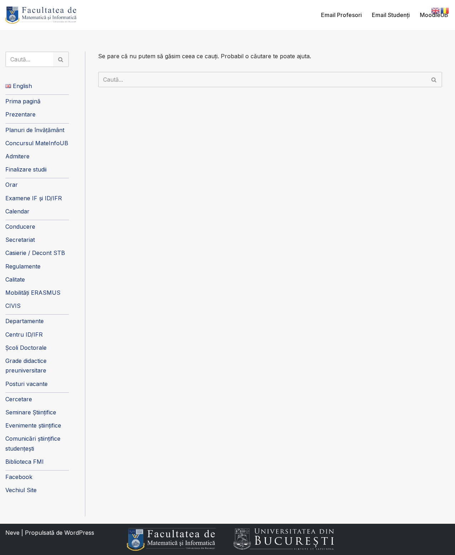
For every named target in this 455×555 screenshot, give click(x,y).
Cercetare (18, 399)
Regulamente (23, 266)
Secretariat (20, 239)
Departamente (24, 321)
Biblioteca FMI (24, 461)
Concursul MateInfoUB (36, 143)
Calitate (15, 279)
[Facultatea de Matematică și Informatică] (40, 15)
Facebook (18, 476)
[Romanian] (445, 9)
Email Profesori (341, 14)
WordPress (79, 532)
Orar (11, 184)
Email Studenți (391, 14)
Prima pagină (23, 101)
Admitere (17, 156)
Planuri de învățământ (34, 130)
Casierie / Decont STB (35, 252)
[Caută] (61, 59)
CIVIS (13, 305)
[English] (435, 9)
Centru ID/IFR (24, 334)
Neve (12, 532)
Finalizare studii (26, 169)
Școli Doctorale (26, 347)
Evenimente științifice (33, 425)
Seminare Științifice (30, 412)
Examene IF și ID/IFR (33, 198)
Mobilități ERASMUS (32, 292)
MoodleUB (434, 14)
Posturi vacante (26, 383)
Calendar (17, 211)
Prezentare (20, 114)
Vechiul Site (21, 490)
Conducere (20, 226)
